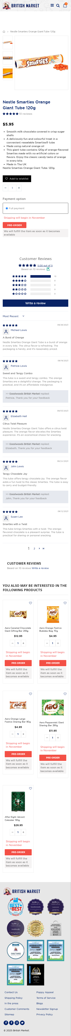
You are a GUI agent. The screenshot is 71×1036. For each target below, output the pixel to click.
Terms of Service (46, 998)
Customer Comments (17, 1009)
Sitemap (9, 1014)
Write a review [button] (35, 303)
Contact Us (11, 992)
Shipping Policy (14, 998)
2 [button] (34, 548)
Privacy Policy (44, 1014)
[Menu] (52, 5)
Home (4, 31)
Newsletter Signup (47, 1009)
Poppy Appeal (45, 992)
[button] (11, 113)
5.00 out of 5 (45, 265)
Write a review (40, 568)
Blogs (39, 1003)
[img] (10, 325)
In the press (11, 1003)
